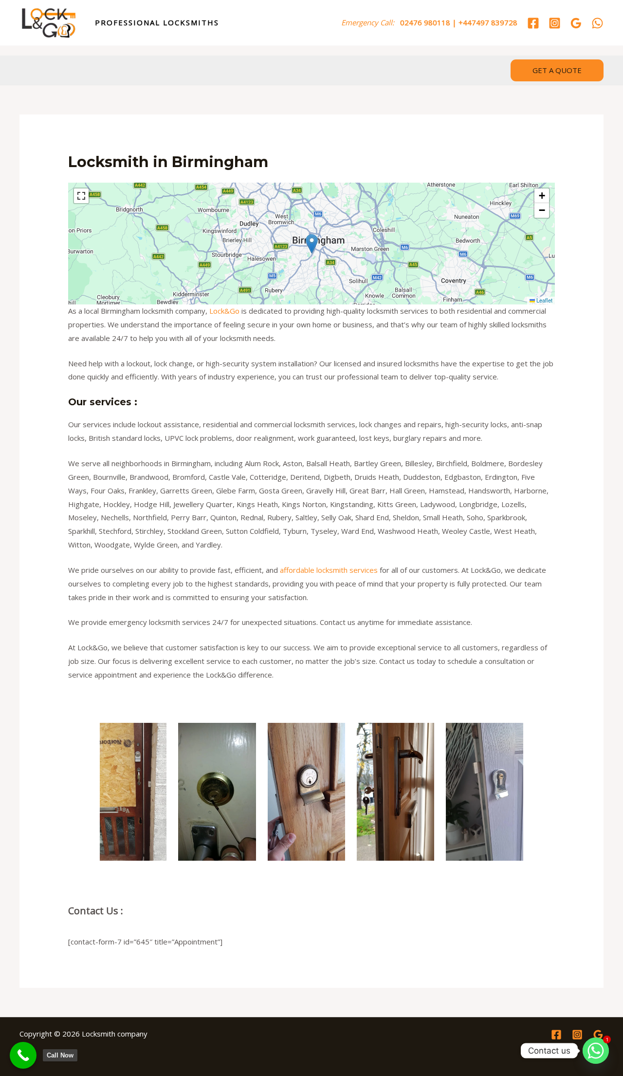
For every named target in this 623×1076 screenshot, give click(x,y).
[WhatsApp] (597, 23)
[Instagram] (555, 23)
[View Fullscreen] (81, 196)
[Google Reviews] (576, 23)
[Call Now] (23, 1055)
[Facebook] (533, 23)
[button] (557, 70)
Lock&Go (224, 311)
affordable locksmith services (329, 570)
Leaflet (543, 300)
